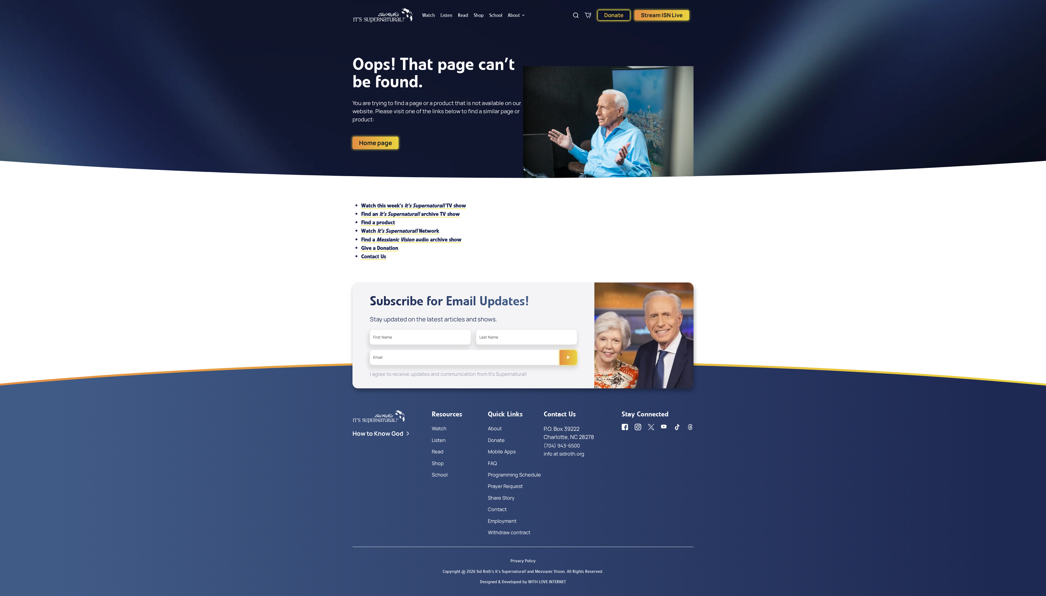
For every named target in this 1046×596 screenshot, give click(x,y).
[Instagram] (638, 427)
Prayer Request (505, 486)
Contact (497, 509)
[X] (651, 427)
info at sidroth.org (564, 453)
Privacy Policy (523, 561)
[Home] (382, 15)
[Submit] (568, 357)
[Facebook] (625, 427)
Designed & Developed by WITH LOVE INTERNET (523, 582)
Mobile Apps (502, 451)
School (495, 15)
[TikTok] (677, 427)
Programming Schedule (514, 474)
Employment (502, 521)
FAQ (492, 463)
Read (463, 15)
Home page (375, 143)
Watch (428, 15)
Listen (446, 15)
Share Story (501, 497)
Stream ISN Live (662, 15)
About (514, 15)
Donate (614, 15)
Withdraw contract (509, 532)
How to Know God (377, 433)
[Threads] (690, 427)
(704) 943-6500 (562, 445)
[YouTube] (664, 427)
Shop (479, 15)
